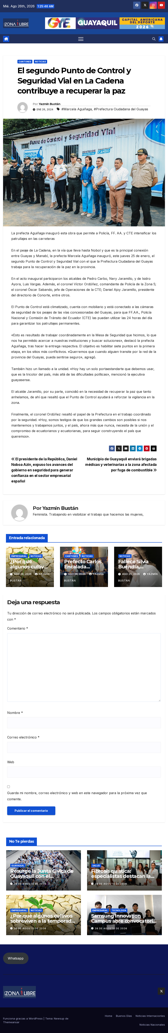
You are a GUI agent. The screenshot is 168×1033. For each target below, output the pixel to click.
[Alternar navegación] (81, 39)
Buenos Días (124, 1015)
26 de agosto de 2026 (30, 883)
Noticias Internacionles (150, 1015)
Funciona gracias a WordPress (23, 1018)
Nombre (15, 713)
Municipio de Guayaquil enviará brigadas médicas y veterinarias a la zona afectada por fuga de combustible (121, 464)
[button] (154, 39)
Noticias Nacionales (152, 1024)
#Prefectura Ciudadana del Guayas (121, 109)
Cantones (25, 61)
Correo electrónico (23, 737)
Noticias (40, 61)
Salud (96, 865)
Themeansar (11, 1022)
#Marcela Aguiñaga (76, 109)
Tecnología (119, 910)
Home (108, 1015)
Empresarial (19, 556)
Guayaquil (17, 865)
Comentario (17, 628)
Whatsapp (16, 958)
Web (10, 762)
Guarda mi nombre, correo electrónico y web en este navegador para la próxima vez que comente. (77, 796)
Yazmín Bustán (49, 104)
